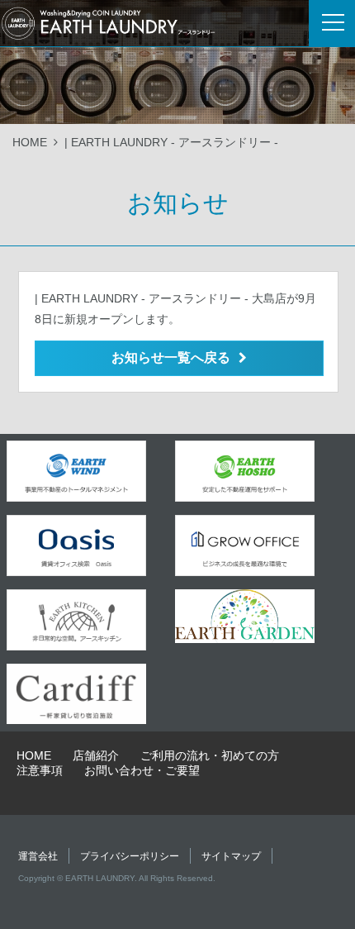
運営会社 (38, 856)
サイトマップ (231, 856)
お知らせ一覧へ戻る (170, 357)
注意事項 (40, 770)
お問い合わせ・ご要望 (142, 770)
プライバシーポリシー (129, 856)
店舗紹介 (96, 755)
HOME (29, 142)
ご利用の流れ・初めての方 (209, 755)
